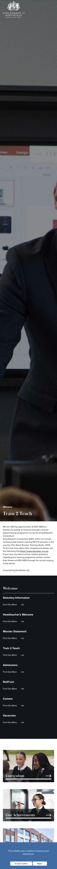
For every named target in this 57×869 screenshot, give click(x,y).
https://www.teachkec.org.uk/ (34, 551)
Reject (39, 864)
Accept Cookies (21, 864)
